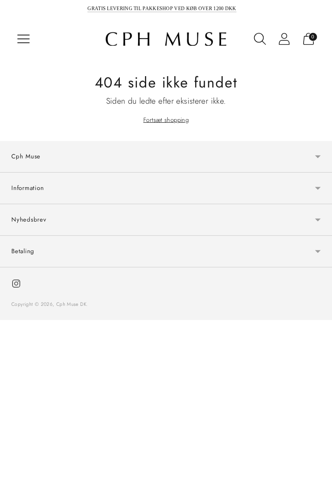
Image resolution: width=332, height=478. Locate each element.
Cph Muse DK (71, 304)
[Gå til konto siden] (284, 39)
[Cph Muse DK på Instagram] (16, 285)
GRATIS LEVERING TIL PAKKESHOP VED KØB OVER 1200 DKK (161, 8)
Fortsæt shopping (166, 119)
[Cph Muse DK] (166, 39)
